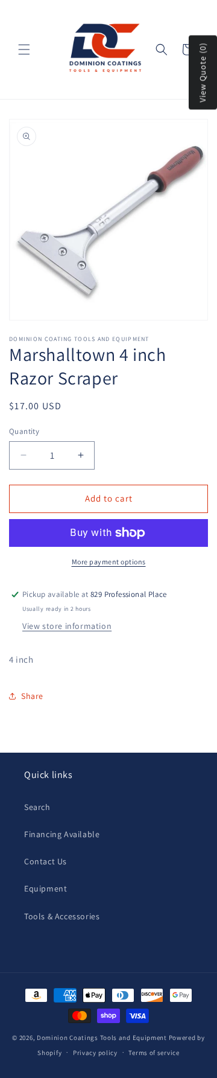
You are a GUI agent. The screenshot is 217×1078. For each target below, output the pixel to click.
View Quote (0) (202, 73)
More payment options (109, 561)
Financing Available (61, 834)
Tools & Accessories (61, 916)
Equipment (45, 888)
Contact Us (45, 861)
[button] (24, 49)
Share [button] (32, 695)
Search (37, 807)
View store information (67, 625)
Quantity (24, 431)
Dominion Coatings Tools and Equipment (102, 1037)
